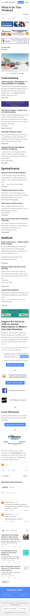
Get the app (23, 608)
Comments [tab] (5, 487)
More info (4, 186)
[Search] (27, 530)
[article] (15, 541)
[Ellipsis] (28, 502)
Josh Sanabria (14, 73)
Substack (7, 612)
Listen (26, 14)
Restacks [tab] (12, 487)
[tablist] (8, 487)
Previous (6, 476)
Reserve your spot (6, 128)
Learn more (4, 97)
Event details (5, 232)
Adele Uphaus (11, 560)
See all (4, 582)
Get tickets (4, 163)
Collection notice (15, 604)
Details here (4, 143)
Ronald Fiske (8, 502)
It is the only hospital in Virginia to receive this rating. (10, 573)
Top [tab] (3, 530)
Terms (25, 603)
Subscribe (20, 2)
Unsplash (21, 73)
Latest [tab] (7, 530)
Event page (4, 263)
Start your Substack (10, 608)
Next (24, 476)
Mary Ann (7, 514)
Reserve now (5, 286)
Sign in (26, 2)
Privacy (21, 603)
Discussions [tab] (14, 530)
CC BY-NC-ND (16, 453)
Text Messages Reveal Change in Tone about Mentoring (9, 553)
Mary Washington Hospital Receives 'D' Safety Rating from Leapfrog (11, 568)
